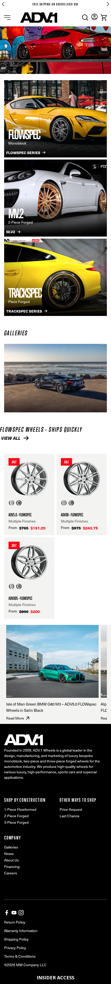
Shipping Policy (16, 939)
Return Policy (14, 922)
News (9, 853)
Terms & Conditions (20, 956)
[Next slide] (108, 4)
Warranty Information (20, 930)
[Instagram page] (21, 912)
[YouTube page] (14, 912)
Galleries (11, 847)
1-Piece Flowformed (20, 809)
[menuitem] (85, 17)
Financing (12, 866)
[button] (55, 977)
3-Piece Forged (16, 822)
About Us (11, 860)
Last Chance (70, 815)
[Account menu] (94, 17)
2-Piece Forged (16, 815)
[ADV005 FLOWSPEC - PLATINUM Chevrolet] (55, 378)
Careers (10, 873)
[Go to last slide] (3, 4)
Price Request (71, 809)
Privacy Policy (15, 947)
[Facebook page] (6, 912)
